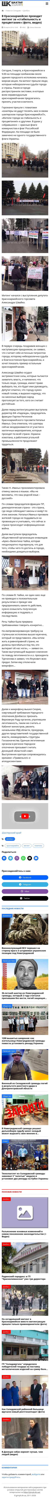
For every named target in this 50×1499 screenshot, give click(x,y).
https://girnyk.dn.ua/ (31, 1492)
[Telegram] (10, 858)
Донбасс (10, 839)
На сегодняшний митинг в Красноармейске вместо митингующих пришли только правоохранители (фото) (24, 1321)
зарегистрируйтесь (11, 1477)
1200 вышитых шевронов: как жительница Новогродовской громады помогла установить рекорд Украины (23, 1041)
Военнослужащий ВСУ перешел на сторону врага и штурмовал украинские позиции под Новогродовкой (24, 950)
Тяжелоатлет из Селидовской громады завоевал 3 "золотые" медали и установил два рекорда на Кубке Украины (25, 1176)
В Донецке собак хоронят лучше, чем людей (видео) (22, 1453)
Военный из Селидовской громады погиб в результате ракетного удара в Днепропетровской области (25, 1086)
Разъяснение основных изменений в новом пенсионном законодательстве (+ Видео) (24, 1234)
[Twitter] (29, 858)
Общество (7, 1006)
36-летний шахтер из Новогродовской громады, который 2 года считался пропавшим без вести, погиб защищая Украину (23, 995)
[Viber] (17, 858)
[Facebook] (4, 858)
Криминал (7, 916)
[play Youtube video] (25, 816)
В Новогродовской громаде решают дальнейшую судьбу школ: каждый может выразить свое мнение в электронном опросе (21, 1131)
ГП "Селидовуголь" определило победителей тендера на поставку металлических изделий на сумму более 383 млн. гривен (24, 1366)
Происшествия (9, 961)
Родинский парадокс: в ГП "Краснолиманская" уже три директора (23, 1277)
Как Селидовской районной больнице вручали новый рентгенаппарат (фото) (23, 1410)
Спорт (5, 1141)
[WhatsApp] (23, 858)
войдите (36, 1474)
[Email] (36, 858)
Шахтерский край (11, 832)
